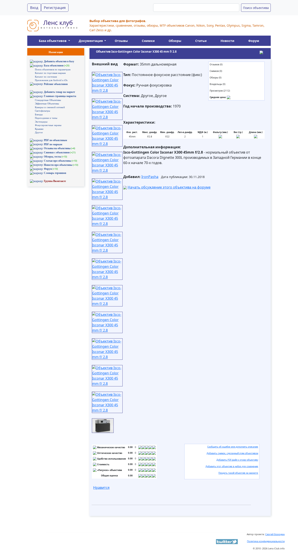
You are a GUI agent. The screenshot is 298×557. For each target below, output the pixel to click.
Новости (227, 41)
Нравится (101, 487)
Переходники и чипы (46, 118)
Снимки (148, 41)
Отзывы (121, 41)
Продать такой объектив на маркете (238, 472)
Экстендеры (41, 121)
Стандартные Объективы (48, 100)
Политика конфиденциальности (266, 541)
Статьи (201, 41)
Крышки (39, 129)
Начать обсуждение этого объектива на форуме (169, 187)
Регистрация (55, 7)
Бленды (39, 114)
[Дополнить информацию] (228, 97)
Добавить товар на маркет (59, 91)
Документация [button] (91, 41)
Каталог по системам (46, 76)
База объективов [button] (53, 41)
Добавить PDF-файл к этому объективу (237, 459)
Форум (253, 41)
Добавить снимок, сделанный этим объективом (232, 453)
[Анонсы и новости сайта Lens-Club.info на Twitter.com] (227, 541)
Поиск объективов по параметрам (52, 69)
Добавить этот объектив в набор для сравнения (232, 466)
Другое (39, 132)
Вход (34, 7)
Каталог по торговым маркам (50, 73)
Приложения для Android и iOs (51, 80)
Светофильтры (42, 110)
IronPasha (149, 176)
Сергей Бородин (275, 534)
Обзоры (175, 41)
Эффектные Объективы (47, 103)
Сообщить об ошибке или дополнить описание (232, 446)
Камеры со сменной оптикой (50, 107)
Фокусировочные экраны (48, 125)
